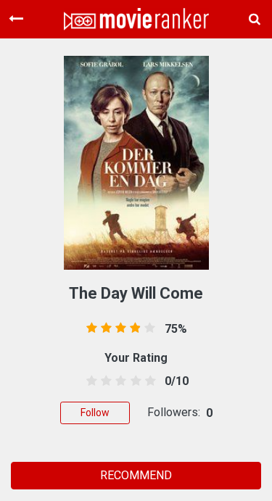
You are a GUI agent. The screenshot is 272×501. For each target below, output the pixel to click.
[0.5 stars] (89, 381)
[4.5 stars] (147, 381)
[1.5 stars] (104, 381)
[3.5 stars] (133, 381)
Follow (95, 412)
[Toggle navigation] (16, 19)
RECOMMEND (136, 475)
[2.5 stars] (118, 381)
